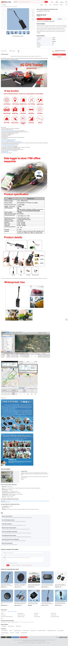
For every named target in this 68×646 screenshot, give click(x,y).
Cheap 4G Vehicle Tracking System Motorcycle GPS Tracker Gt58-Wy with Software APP (60, 585)
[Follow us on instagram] (62, 637)
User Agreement (39, 642)
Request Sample (52, 21)
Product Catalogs (14, 611)
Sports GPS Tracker (11, 626)
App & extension (55, 4)
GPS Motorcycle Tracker (20, 616)
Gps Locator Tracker (60, 630)
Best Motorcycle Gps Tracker (51, 630)
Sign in (66, 2)
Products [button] (15, 1)
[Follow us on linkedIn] (66, 637)
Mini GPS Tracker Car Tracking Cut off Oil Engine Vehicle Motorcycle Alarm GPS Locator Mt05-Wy (20, 603)
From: (5, 552)
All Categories (4, 4)
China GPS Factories (5, 630)
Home (2, 6)
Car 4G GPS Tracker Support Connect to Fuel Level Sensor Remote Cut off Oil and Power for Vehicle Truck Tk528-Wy (47, 585)
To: (5, 555)
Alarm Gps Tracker (33, 630)
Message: (4, 557)
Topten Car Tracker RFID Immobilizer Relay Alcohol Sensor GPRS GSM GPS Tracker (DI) (34, 585)
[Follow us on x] (61, 637)
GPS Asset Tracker (53, 613)
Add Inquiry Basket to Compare (18, 36)
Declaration (43, 642)
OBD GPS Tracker (18, 626)
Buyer (46, 4)
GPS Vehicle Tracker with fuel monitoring (6, 616)
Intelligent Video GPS (20, 613)
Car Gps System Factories (17, 630)
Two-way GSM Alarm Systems (55, 616)
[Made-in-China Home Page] (6, 2)
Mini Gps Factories (25, 630)
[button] (43, 1)
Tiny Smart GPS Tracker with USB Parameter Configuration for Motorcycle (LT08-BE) (47, 603)
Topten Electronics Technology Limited (44, 10)
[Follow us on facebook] (59, 637)
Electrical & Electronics (7, 6)
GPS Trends (17, 632)
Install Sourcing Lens (24, 637)
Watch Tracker (7, 502)
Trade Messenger (16, 637)
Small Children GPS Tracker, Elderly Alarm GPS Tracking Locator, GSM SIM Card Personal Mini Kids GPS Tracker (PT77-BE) (20, 585)
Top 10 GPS (12, 632)
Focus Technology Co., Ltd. (27, 642)
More (2, 634)
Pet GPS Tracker (4, 626)
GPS (11, 6)
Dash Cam (2, 613)
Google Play (9, 637)
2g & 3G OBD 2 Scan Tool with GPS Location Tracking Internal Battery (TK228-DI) (33, 603)
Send (8, 565)
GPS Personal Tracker (37, 616)
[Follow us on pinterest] (65, 637)
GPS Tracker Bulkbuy (24, 632)
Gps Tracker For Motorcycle (42, 630)
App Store (3, 637)
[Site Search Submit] (46, 2)
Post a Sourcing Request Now (26, 565)
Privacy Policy (48, 642)
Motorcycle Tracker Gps (5, 632)
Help (50, 4)
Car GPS (10, 630)
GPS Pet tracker (36, 613)
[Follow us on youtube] (63, 637)
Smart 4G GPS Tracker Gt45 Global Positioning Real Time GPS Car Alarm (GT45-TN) (60, 603)
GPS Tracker (15, 6)
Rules (66, 4)
